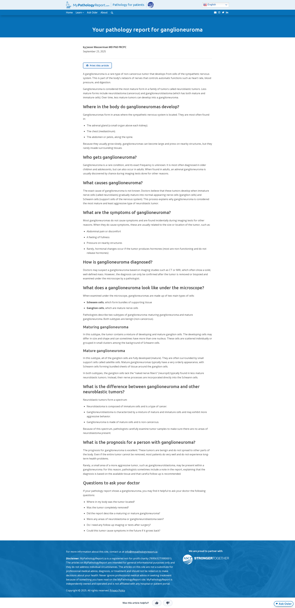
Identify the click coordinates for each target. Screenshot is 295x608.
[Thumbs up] (156, 603)
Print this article (99, 65)
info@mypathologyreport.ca (141, 551)
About (104, 12)
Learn (79, 12)
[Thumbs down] (168, 603)
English (211, 4)
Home (69, 12)
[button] (112, 12)
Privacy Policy (117, 590)
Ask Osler (92, 12)
